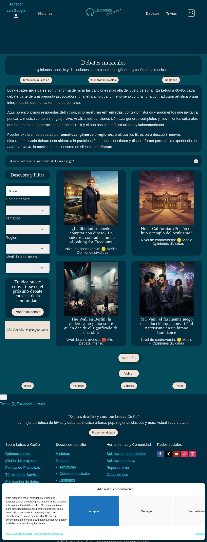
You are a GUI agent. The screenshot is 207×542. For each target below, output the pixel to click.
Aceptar (94, 511)
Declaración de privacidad (48, 533)
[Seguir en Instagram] (192, 454)
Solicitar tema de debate (126, 454)
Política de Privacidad (22, 468)
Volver (128, 373)
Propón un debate (27, 312)
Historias (45, 13)
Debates (152, 13)
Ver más (128, 358)
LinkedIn (39, 404)
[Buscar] (191, 13)
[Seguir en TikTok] (184, 454)
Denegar (146, 511)
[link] (16, 11)
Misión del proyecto (21, 461)
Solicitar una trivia (121, 461)
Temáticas (67, 467)
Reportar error (118, 468)
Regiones (171, 79)
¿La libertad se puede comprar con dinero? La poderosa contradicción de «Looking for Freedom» (91, 235)
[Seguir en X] (168, 454)
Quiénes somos (18, 454)
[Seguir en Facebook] (160, 454)
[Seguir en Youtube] (176, 454)
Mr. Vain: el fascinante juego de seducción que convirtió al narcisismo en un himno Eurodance (166, 325)
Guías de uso (117, 475)
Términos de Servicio (22, 475)
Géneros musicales (103, 79)
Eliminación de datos (22, 482)
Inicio (27, 385)
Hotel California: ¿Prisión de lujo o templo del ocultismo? (166, 230)
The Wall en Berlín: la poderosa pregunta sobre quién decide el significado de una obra (91, 325)
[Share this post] (3, 397)
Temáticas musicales (36, 79)
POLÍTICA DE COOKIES (19, 533)
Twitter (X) (8, 404)
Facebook (25, 404)
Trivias (171, 13)
